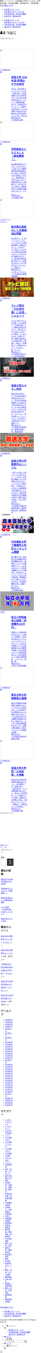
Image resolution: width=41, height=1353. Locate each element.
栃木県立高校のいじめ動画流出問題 (7, 900)
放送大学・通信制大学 (12, 1316)
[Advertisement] (14, 43)
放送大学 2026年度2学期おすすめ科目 (7, 881)
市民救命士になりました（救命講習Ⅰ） (7, 891)
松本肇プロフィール (11, 1311)
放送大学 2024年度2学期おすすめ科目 (7, 984)
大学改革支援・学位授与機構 (15, 1314)
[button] (25, 1341)
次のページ (4, 845)
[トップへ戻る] (1, 1352)
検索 (2, 857)
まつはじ (6, 942)
